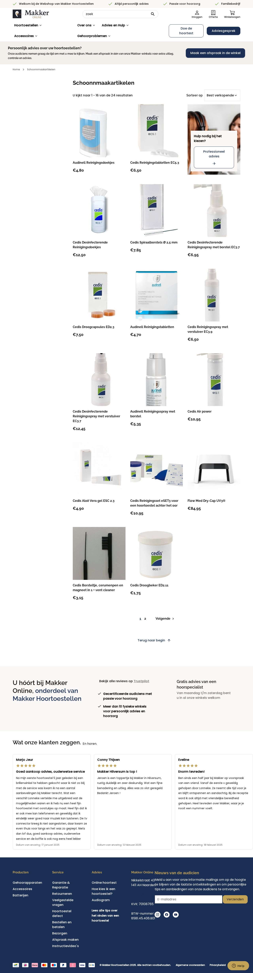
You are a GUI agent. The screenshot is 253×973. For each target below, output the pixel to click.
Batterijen (20, 895)
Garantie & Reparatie (61, 885)
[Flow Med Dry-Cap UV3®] (214, 468)
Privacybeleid (218, 965)
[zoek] (152, 14)
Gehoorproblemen (92, 36)
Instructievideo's (65, 946)
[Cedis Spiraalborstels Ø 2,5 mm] (156, 210)
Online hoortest (104, 882)
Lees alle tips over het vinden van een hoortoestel (105, 915)
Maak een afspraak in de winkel (215, 53)
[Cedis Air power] (214, 379)
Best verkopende (220, 95)
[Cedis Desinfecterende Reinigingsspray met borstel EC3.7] (214, 210)
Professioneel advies (214, 154)
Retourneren (62, 893)
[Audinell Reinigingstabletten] (156, 295)
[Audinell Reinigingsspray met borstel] (156, 379)
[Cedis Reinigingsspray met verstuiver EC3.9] (214, 295)
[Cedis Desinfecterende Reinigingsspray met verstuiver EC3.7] (99, 379)
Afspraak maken (65, 939)
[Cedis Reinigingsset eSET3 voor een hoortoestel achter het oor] (156, 468)
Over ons (84, 25)
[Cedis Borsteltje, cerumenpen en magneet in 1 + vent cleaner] (99, 553)
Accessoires (24, 36)
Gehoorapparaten (27, 882)
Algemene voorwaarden (190, 965)
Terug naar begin (151, 640)
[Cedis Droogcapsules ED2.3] (99, 295)
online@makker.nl (145, 894)
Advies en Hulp (113, 25)
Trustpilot (141, 681)
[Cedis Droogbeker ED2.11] (156, 553)
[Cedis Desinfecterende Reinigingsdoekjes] (99, 210)
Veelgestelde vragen (62, 902)
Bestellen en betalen (62, 924)
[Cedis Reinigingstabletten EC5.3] (156, 130)
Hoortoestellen (26, 25)
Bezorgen (59, 933)
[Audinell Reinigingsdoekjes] (99, 130)
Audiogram (101, 900)
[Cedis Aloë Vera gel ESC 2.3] (99, 468)
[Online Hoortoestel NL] (31, 14)
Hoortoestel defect (61, 913)
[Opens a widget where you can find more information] (238, 966)
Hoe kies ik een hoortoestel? (103, 891)
